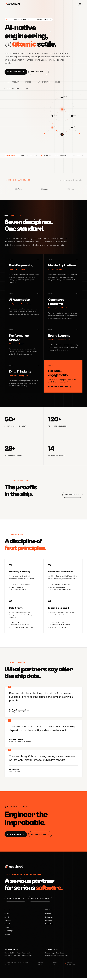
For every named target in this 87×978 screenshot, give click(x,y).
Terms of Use (56, 963)
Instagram (49, 917)
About (7, 917)
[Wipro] (30, 189)
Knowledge (9, 931)
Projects (8, 924)
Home (7, 914)
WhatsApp (49, 924)
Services (8, 920)
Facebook (49, 920)
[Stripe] (56, 189)
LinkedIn (48, 914)
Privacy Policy (41, 963)
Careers (8, 927)
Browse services (38, 834)
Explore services (58, 387)
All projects (71, 495)
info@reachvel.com (40, 899)
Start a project (14, 72)
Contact (7, 934)
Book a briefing (14, 834)
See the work (37, 72)
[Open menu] (80, 4)
